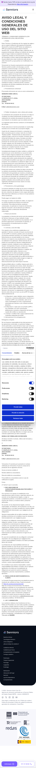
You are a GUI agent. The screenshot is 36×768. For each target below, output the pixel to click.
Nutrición (5, 675)
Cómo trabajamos (8, 641)
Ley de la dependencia (9, 677)
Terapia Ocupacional (8, 660)
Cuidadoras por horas (9, 650)
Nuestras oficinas (7, 637)
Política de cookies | (26, 700)
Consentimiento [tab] (7, 353)
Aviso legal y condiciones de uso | (11, 700)
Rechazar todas (18, 418)
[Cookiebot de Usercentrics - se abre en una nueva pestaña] (26, 348)
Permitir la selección (18, 412)
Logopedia (6, 665)
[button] (33, 9)
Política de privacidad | (8, 702)
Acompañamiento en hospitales (11, 652)
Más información (22, 4)
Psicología (6, 662)
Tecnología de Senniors (9, 639)
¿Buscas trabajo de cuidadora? (11, 644)
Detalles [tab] (16, 353)
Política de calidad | (19, 702)
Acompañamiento (7, 680)
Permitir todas (18, 407)
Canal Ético (20, 704)
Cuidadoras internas (8, 647)
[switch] (31, 388)
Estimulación (6, 670)
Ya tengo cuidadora (8, 654)
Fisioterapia (6, 658)
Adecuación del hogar (8, 673)
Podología (6, 667)
